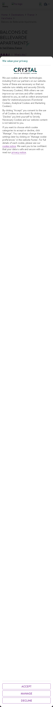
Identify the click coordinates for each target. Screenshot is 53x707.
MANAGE (26, 693)
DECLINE (26, 700)
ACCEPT (26, 686)
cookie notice (9, 146)
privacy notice (19, 152)
